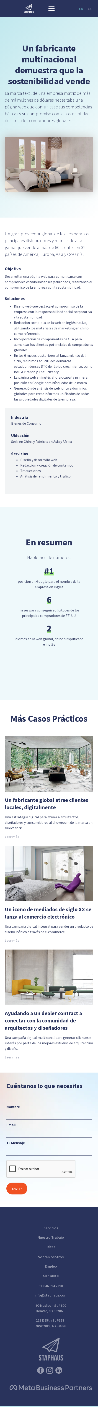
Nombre (13, 1106)
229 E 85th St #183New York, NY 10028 (51, 1323)
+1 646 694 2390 (51, 1286)
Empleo (51, 1266)
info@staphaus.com (50, 1295)
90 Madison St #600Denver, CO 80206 (51, 1308)
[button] (52, 8)
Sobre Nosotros (51, 1257)
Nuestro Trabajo (51, 1237)
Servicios (51, 1228)
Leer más (12, 836)
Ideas (51, 1246)
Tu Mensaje (15, 1142)
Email (11, 1124)
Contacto (51, 1275)
